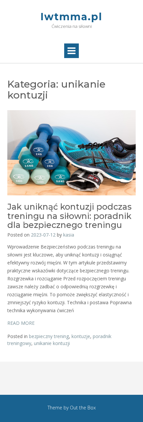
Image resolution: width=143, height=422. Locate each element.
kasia (68, 235)
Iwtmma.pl (71, 17)
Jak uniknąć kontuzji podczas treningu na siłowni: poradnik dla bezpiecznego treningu (69, 216)
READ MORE (21, 323)
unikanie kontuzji (52, 343)
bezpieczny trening (49, 336)
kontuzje (81, 336)
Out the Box (83, 407)
